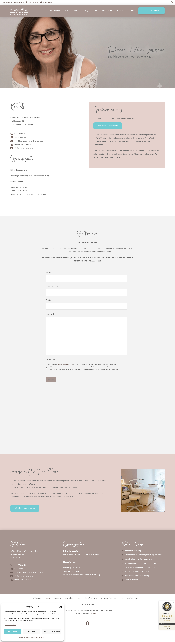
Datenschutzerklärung (65, 364)
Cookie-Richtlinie (24, 637)
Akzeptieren (12, 631)
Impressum (42, 637)
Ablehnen (31, 631)
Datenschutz (34, 637)
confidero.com (94, 613)
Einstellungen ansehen (51, 631)
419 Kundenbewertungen (166, 624)
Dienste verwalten (10, 625)
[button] (60, 607)
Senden (51, 379)
